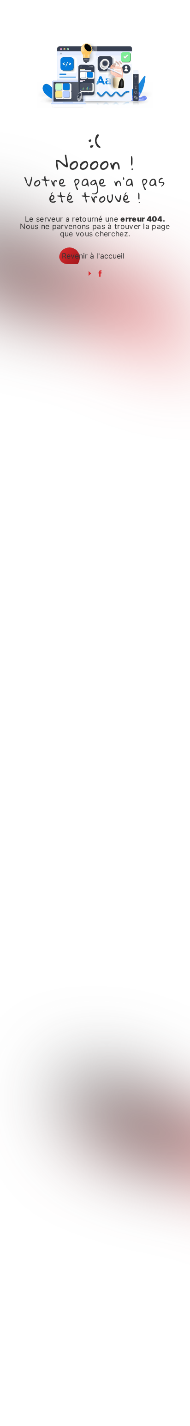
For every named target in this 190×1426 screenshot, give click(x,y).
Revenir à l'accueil (93, 255)
